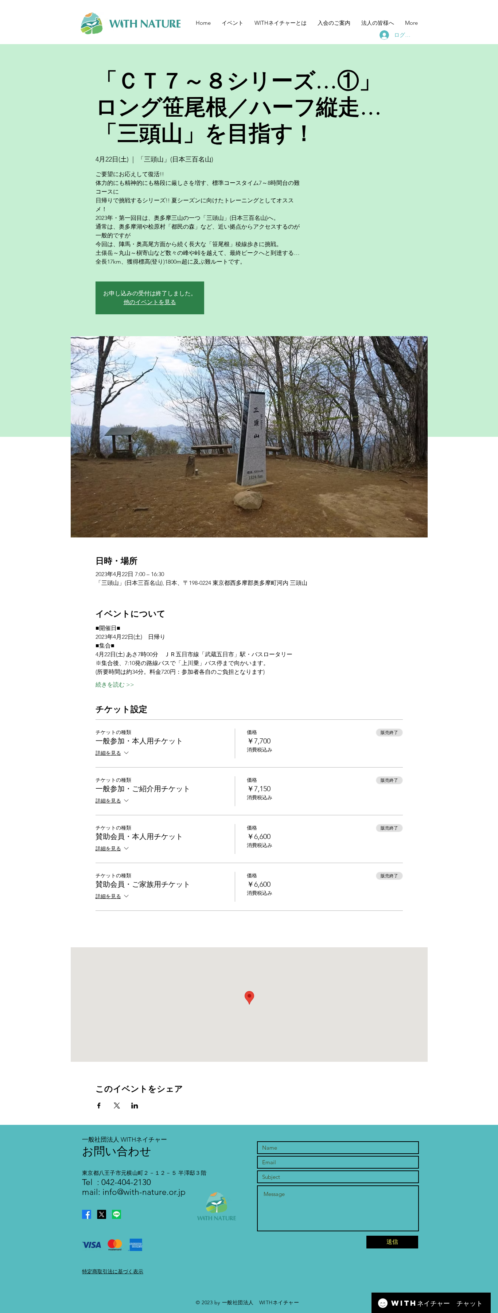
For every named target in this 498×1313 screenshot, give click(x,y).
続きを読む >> (115, 684)
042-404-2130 (125, 1182)
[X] (101, 1214)
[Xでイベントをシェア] (116, 1105)
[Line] (116, 1214)
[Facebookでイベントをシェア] (99, 1105)
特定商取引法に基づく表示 (112, 1271)
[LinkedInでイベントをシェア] (134, 1105)
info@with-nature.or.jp (144, 1192)
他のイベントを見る (150, 302)
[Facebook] (86, 1214)
